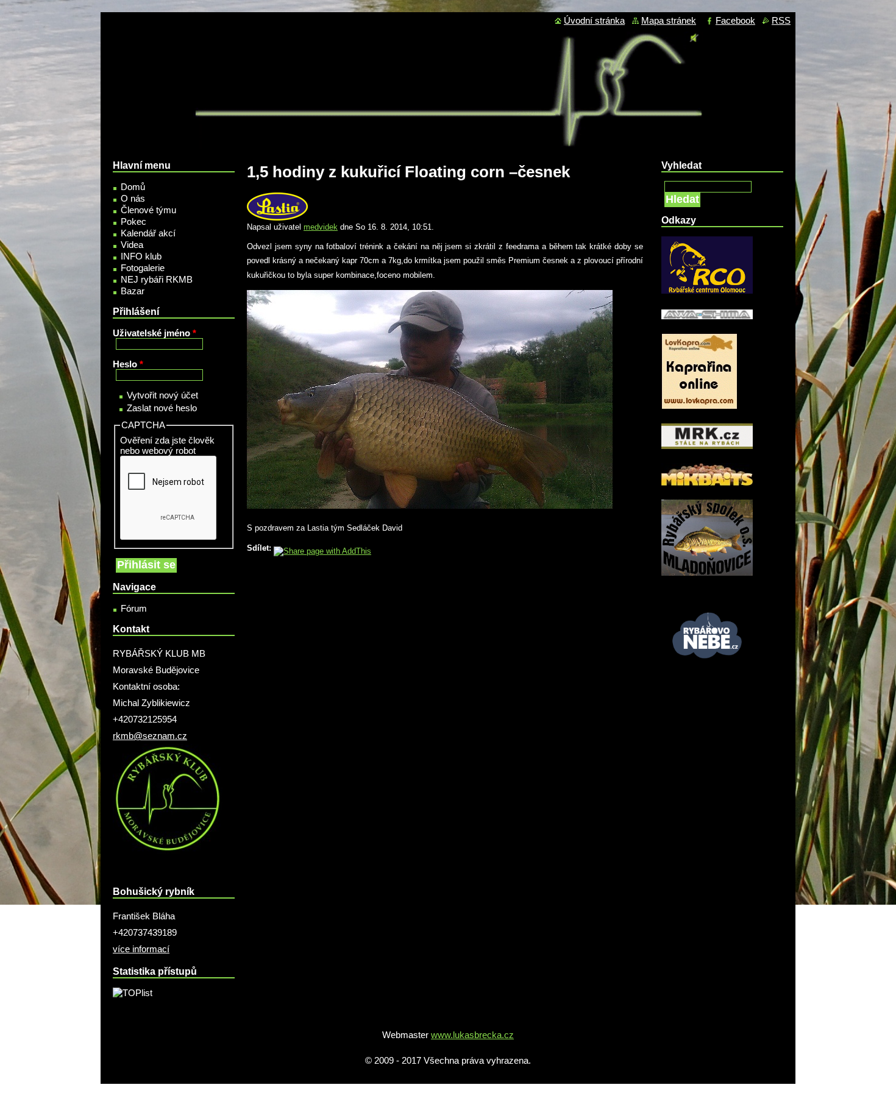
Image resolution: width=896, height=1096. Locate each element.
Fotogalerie (143, 268)
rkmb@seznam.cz (150, 735)
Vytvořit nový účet (162, 395)
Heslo (128, 364)
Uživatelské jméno (154, 333)
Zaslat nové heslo (162, 408)
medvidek (321, 227)
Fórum (134, 608)
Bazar (132, 291)
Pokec (133, 221)
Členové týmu (148, 210)
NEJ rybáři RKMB (157, 279)
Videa (132, 244)
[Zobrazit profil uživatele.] (277, 217)
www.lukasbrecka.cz (472, 1035)
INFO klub (141, 256)
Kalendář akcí (148, 233)
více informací (141, 949)
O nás (133, 198)
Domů (133, 187)
